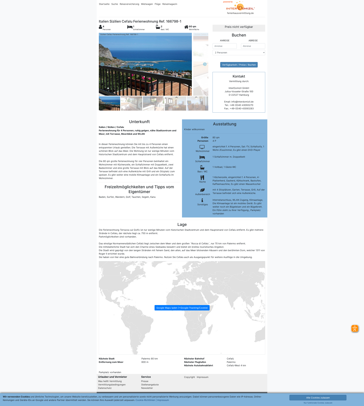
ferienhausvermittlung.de (240, 13)
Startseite (104, 4)
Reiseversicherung (129, 4)
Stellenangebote (150, 384)
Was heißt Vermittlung (110, 381)
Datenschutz (105, 388)
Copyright (189, 377)
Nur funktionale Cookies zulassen (318, 403)
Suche (114, 4)
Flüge (158, 4)
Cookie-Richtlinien (145, 400)
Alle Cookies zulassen (318, 397)
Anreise (224, 40)
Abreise (253, 40)
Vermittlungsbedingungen (112, 384)
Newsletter (147, 388)
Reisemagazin (169, 4)
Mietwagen (147, 4)
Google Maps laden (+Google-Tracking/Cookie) (182, 307)
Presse (144, 381)
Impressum (202, 377)
